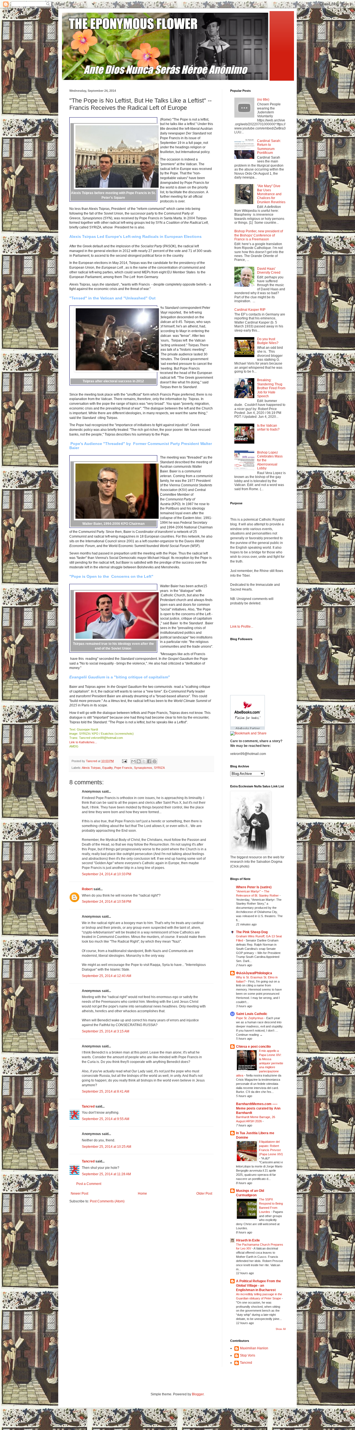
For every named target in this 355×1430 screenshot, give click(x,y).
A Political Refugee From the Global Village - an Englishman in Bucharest (258, 1285)
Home (142, 1193)
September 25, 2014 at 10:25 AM (106, 1147)
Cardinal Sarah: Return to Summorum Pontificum (269, 147)
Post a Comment (88, 1184)
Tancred (88, 1106)
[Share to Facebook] (149, 761)
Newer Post (79, 1193)
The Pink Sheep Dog (252, 932)
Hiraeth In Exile (248, 1240)
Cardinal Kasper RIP (249, 310)
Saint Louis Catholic (251, 1014)
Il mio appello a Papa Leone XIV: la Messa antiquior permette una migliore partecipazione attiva (259, 1063)
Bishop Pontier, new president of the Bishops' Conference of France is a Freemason (258, 235)
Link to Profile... (241, 627)
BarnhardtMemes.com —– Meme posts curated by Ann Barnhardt (258, 1108)
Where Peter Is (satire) (254, 887)
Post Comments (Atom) (107, 1201)
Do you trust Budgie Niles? (267, 341)
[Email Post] (124, 761)
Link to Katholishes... (83, 742)
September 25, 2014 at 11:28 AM (106, 1174)
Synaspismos (143, 767)
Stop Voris (247, 1355)
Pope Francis (123, 767)
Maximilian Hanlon (254, 1348)
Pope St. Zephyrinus (250, 1018)
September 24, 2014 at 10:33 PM (106, 874)
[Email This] (133, 761)
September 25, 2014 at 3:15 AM (105, 1031)
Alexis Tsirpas (91, 767)
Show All (281, 1329)
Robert (87, 889)
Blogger (198, 1394)
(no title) (263, 99)
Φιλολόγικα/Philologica (254, 973)
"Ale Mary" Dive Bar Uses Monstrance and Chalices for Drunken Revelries (271, 194)
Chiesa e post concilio (253, 1047)
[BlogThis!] (138, 761)
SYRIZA (159, 767)
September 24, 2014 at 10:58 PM (106, 902)
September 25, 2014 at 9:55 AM (105, 1119)
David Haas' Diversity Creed (268, 270)
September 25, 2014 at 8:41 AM (105, 1091)
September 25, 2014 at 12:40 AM (106, 976)
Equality (107, 767)
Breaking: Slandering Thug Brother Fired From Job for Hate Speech (271, 388)
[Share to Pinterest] (154, 761)
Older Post (204, 1193)
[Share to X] (144, 761)
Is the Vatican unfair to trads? (268, 427)
